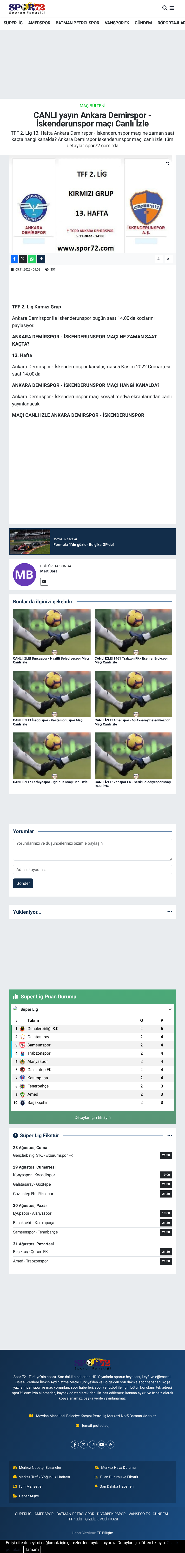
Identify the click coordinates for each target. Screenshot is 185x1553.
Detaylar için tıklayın (93, 1117)
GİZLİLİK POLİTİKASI (101, 1519)
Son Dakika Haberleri (117, 1486)
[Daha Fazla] (41, 259)
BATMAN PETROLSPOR (77, 22)
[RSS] (110, 1445)
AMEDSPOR (39, 22)
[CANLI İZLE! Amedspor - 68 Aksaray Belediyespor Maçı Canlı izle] (133, 693)
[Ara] (164, 8)
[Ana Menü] (172, 8)
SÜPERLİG (13, 22)
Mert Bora (49, 571)
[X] (84, 1445)
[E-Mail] (44, 582)
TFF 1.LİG (74, 1519)
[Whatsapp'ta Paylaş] (32, 259)
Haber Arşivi (29, 1496)
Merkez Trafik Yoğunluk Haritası (44, 1477)
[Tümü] (169, 911)
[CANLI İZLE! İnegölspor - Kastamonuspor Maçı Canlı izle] (52, 693)
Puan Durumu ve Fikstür (119, 1477)
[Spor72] (27, 8)
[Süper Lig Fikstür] (169, 1135)
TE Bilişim (105, 1533)
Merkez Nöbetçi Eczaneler (40, 1467)
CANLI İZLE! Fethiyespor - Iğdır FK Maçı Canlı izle (50, 782)
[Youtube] (102, 1445)
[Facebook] (75, 1445)
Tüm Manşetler (31, 1486)
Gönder (23, 883)
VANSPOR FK (117, 22)
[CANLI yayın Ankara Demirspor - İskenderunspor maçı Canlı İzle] (92, 204)
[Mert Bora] (24, 574)
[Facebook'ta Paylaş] (14, 259)
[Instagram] (93, 1445)
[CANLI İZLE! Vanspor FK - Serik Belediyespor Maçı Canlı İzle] (133, 755)
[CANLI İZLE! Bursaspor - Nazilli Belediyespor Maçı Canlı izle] (52, 631)
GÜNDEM (143, 22)
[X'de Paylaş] (23, 259)
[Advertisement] (92, 953)
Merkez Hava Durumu (118, 1467)
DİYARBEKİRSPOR (111, 1514)
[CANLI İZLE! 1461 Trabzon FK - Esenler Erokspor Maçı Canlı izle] (133, 631)
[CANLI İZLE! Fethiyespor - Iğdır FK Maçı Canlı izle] (52, 755)
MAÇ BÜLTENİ (93, 105)
